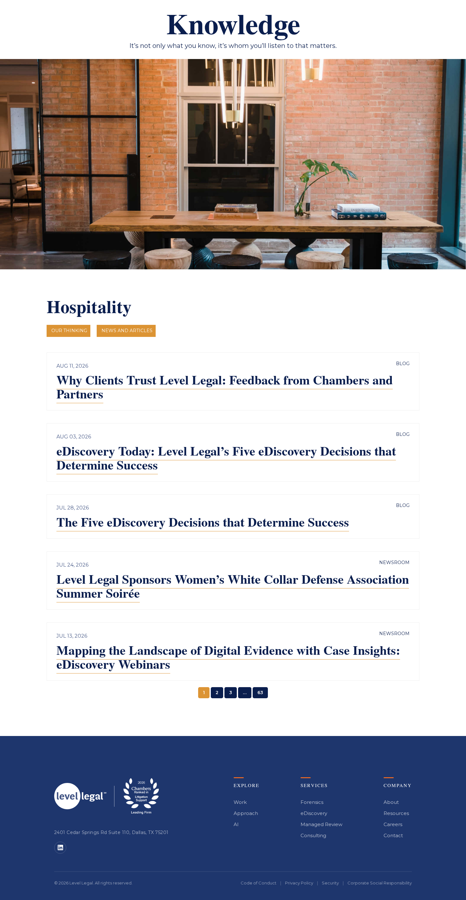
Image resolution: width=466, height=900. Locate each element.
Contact (393, 835)
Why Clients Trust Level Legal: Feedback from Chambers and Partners (224, 386)
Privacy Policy (299, 882)
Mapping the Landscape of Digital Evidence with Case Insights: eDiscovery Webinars (228, 657)
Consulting (313, 835)
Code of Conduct (258, 882)
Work (240, 802)
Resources (396, 813)
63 (260, 692)
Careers (393, 824)
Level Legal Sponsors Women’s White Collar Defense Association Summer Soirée (232, 585)
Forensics (312, 802)
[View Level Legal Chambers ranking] (141, 796)
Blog (403, 363)
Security (330, 882)
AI (236, 824)
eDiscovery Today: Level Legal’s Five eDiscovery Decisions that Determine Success (226, 457)
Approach (246, 813)
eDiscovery (314, 813)
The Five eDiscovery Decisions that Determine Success (202, 521)
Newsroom (394, 562)
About (391, 802)
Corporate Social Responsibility (379, 882)
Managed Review (321, 824)
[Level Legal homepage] (80, 796)
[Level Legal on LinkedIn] (60, 848)
